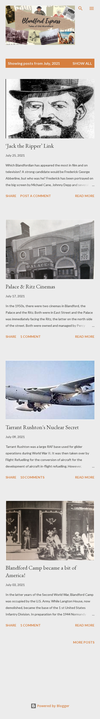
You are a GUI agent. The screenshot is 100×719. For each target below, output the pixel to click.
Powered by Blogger (52, 706)
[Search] (80, 8)
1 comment (30, 336)
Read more (84, 196)
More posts (83, 642)
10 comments (32, 477)
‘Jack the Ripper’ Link (30, 145)
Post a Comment (35, 196)
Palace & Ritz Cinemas (30, 286)
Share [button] (11, 196)
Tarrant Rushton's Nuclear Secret (42, 427)
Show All (82, 63)
